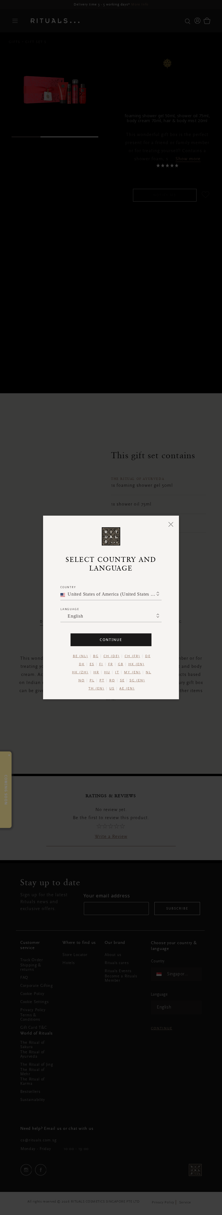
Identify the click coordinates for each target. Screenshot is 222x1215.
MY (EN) (132, 672)
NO (81, 680)
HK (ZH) (80, 672)
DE (148, 656)
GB (120, 664)
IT (117, 672)
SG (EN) (137, 680)
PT (101, 680)
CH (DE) (111, 656)
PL (92, 680)
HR (96, 672)
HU (107, 672)
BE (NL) (80, 656)
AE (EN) (127, 688)
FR (110, 664)
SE (122, 680)
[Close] (171, 524)
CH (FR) (132, 656)
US (111, 688)
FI (101, 664)
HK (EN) (136, 664)
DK (82, 664)
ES (92, 664)
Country (68, 587)
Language (69, 609)
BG (96, 656)
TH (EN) (96, 688)
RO (112, 680)
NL (148, 672)
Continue (111, 639)
